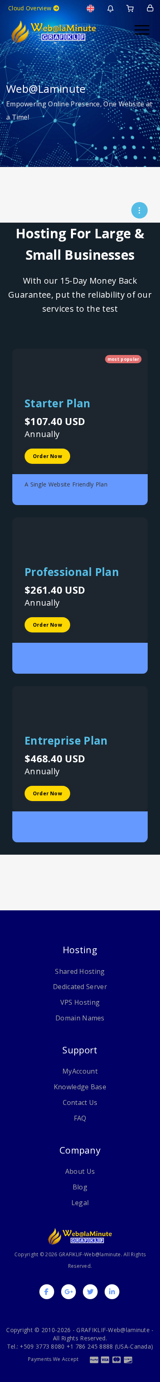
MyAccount (80, 1071)
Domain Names (80, 1017)
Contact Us (80, 1102)
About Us (80, 1171)
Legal (80, 1202)
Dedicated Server (80, 986)
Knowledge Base (80, 1086)
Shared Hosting (80, 971)
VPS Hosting (80, 1002)
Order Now (47, 456)
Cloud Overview (30, 8)
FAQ (80, 1118)
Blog (80, 1187)
